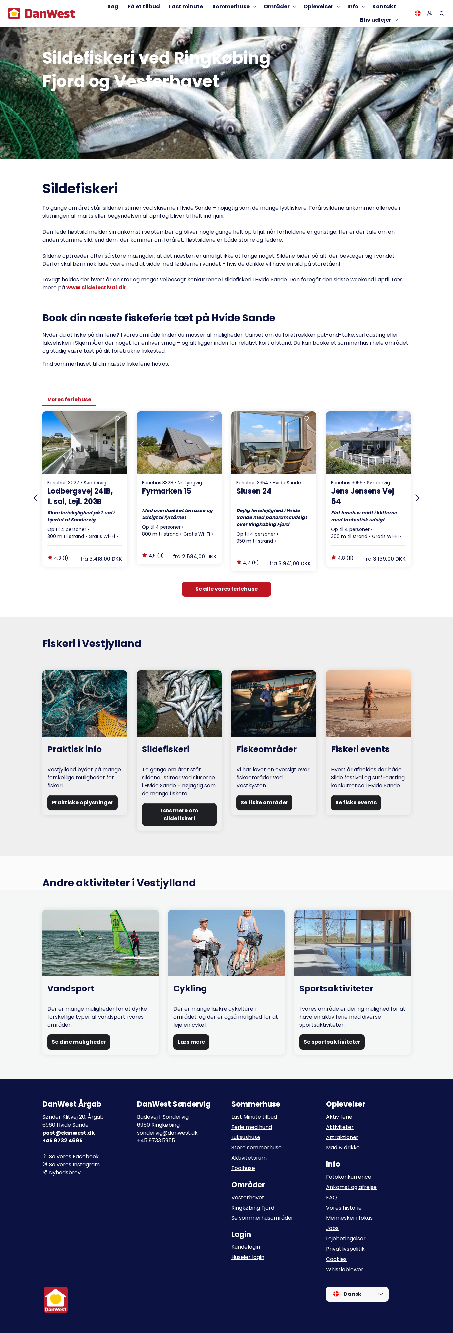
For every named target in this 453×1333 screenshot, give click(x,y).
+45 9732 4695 (62, 1140)
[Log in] (430, 13)
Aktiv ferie (339, 1117)
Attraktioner (342, 1137)
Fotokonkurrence (348, 1177)
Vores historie (344, 1208)
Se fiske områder (264, 802)
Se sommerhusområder (262, 1218)
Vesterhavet (247, 1197)
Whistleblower (344, 1269)
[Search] (442, 13)
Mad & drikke (343, 1147)
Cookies (336, 1259)
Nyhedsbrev (65, 1172)
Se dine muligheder (79, 1042)
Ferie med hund (251, 1127)
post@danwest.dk (68, 1133)
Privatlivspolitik (345, 1249)
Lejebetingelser (346, 1238)
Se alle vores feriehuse (226, 589)
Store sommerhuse (256, 1147)
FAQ (331, 1197)
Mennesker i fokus (349, 1218)
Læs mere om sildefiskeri (179, 814)
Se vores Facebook (74, 1156)
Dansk (352, 1294)
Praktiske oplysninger (82, 802)
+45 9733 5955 (156, 1140)
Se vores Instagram (74, 1164)
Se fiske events (356, 802)
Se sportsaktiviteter (332, 1042)
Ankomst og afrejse (351, 1187)
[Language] (417, 13)
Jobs (332, 1228)
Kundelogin (245, 1247)
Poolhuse (243, 1168)
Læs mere (191, 1042)
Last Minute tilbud (254, 1117)
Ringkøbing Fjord (252, 1208)
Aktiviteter (340, 1127)
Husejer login (247, 1257)
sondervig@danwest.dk (167, 1133)
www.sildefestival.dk (96, 287)
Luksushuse (245, 1137)
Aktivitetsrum (249, 1158)
